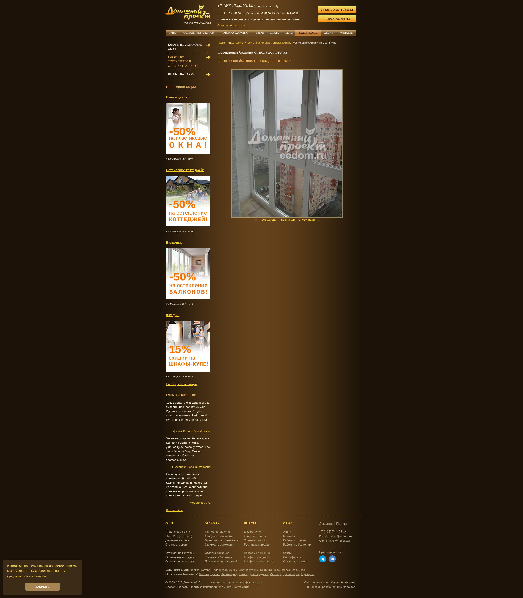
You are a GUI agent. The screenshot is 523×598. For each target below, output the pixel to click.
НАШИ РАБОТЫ (308, 32)
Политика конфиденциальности (211, 586)
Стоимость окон (176, 544)
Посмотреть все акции (181, 384)
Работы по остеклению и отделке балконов (269, 42)
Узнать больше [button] (34, 576)
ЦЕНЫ (289, 32)
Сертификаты (292, 557)
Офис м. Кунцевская (231, 25)
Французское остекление (221, 540)
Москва (194, 569)
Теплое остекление (218, 531)
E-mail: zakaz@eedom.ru (335, 536)
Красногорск (281, 569)
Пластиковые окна (177, 531)
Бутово (205, 569)
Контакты (289, 536)
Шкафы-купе (252, 531)
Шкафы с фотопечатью (259, 561)
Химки (233, 569)
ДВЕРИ (260, 32)
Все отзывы (174, 510)
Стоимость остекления (220, 544)
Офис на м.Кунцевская (334, 540)
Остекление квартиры (180, 552)
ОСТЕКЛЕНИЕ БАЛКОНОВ (198, 32)
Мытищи (266, 569)
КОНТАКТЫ (346, 32)
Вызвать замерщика (337, 18)
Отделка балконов (217, 552)
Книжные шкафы (255, 536)
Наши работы (236, 42)
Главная (222, 42)
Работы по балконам (297, 544)
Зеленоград (220, 569)
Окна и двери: (177, 97)
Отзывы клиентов (294, 561)
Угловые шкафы (254, 540)
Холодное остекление (219, 536)
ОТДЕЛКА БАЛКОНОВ (235, 32)
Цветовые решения (257, 552)
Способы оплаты (176, 586)
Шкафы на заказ (181, 74)
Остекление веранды (179, 561)
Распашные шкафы (257, 544)
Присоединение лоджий (221, 561)
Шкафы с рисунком (257, 557)
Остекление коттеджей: (185, 170)
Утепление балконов (218, 557)
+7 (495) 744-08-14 (235, 6)
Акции (287, 531)
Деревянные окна (177, 540)
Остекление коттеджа (179, 557)
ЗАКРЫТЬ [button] (42, 586)
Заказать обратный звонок (337, 9)
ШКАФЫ (274, 32)
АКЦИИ (328, 32)
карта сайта (242, 586)
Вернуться (288, 219)
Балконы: (174, 242)
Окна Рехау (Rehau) (178, 536)
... (167, 424)
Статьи (287, 552)
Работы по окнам (294, 540)
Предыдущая (268, 219)
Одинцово (298, 569)
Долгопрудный (249, 569)
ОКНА (172, 32)
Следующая (306, 219)
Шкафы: (172, 315)
